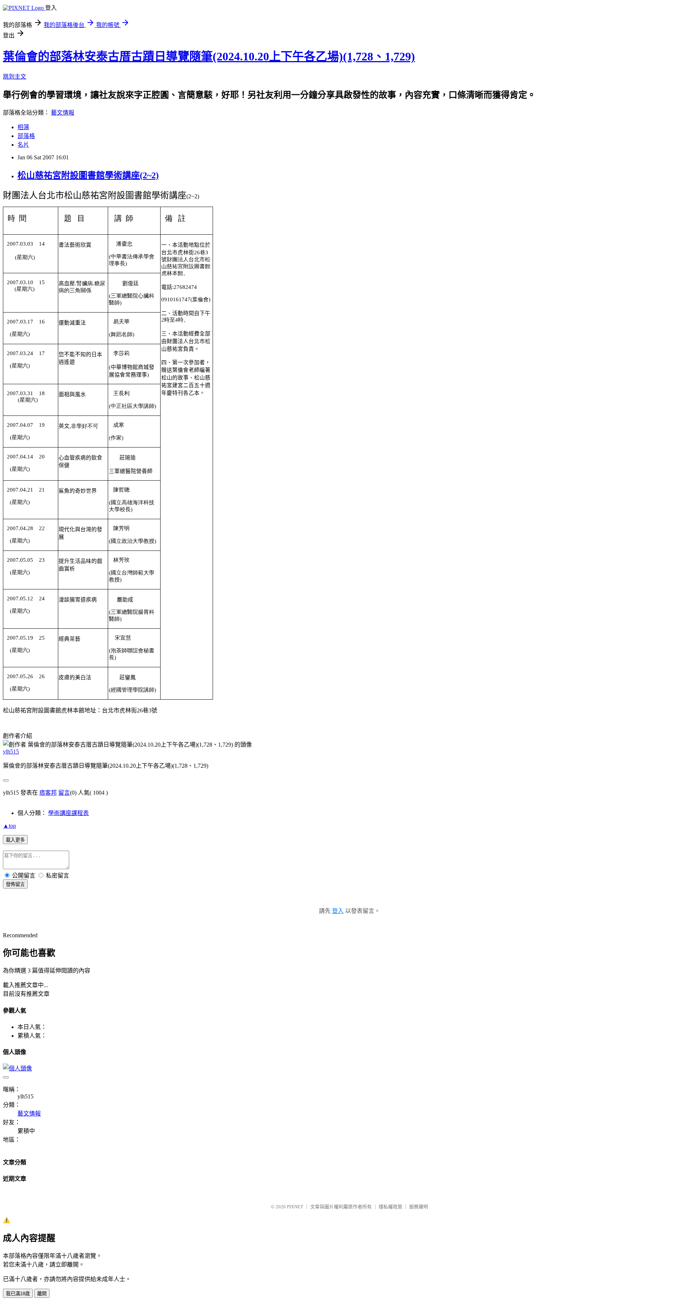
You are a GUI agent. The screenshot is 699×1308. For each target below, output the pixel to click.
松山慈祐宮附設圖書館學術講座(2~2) (88, 175)
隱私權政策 (390, 1206)
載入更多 (15, 840)
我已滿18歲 (18, 1293)
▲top (9, 826)
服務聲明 (418, 1206)
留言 (64, 793)
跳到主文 (14, 76)
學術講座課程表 (68, 813)
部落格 (26, 136)
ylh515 (11, 751)
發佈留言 (15, 884)
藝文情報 (62, 113)
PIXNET (295, 1206)
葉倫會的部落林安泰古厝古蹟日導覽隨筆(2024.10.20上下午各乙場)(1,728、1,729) (209, 56)
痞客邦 (48, 793)
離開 (42, 1293)
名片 (23, 145)
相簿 (23, 127)
